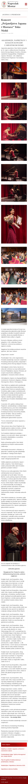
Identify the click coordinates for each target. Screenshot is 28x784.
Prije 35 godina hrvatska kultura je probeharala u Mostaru (11, 761)
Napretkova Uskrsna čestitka (9, 769)
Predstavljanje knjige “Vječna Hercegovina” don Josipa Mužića (13, 755)
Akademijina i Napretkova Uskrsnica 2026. (13, 765)
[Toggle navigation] (26, 4)
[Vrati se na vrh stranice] (25, 781)
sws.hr (6, 782)
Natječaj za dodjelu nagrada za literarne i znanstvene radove (12, 750)
